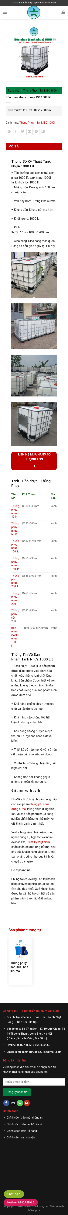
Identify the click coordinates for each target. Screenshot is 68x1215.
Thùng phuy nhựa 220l (15, 599)
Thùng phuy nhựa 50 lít (15, 529)
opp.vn (36, 1210)
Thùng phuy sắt (15, 614)
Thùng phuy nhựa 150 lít (15, 564)
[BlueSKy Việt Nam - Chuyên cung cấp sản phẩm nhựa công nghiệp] (34, 12)
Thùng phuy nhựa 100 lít (15, 546)
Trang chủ (13, 90)
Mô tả (13, 146)
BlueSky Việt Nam (38, 842)
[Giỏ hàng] (63, 12)
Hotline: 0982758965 (20, 1202)
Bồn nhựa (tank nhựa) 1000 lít (15, 636)
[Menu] (5, 12)
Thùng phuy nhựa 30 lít (15, 511)
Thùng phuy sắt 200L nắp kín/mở (19, 967)
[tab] (34, 146)
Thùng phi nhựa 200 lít (15, 581)
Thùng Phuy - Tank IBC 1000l (40, 90)
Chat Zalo (13, 1194)
